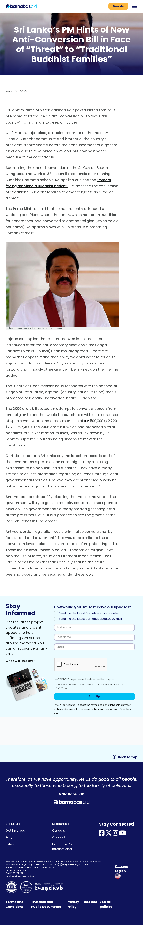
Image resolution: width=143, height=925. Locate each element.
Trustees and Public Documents (46, 904)
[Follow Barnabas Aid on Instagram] (115, 834)
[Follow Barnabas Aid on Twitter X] (109, 834)
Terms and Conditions (15, 904)
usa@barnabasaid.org (23, 876)
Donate (118, 6)
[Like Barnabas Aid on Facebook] (102, 834)
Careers (58, 830)
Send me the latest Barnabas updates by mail (90, 619)
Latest (10, 844)
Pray (9, 837)
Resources (60, 824)
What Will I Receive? (20, 661)
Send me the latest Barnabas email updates (88, 613)
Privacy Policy (73, 904)
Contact (58, 837)
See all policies (106, 904)
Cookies (90, 902)
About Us (13, 824)
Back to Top (124, 757)
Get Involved (15, 830)
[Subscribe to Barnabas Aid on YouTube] (122, 834)
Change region (121, 868)
